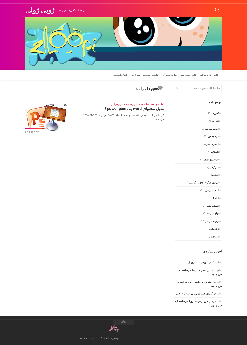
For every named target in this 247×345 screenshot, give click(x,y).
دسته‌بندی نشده (211, 159)
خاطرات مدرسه (188, 75)
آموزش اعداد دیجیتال (198, 262)
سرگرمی (135, 75)
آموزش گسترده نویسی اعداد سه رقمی (194, 293)
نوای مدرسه (213, 213)
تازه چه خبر (205, 75)
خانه (216, 75)
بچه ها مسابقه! (211, 128)
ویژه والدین (116, 104)
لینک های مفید (120, 75)
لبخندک (215, 198)
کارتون (215, 175)
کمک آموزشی (158, 104)
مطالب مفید (171, 75)
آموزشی (214, 113)
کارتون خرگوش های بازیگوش (204, 182)
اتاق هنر (215, 121)
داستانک (215, 151)
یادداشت (214, 236)
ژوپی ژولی (40, 10)
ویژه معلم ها (130, 104)
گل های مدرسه (150, 75)
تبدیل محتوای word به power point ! (135, 108)
